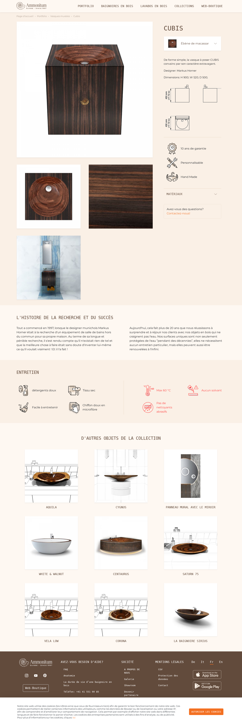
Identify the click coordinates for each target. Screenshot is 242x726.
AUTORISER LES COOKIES (206, 711)
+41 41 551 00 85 (87, 691)
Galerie (129, 679)
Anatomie (69, 675)
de (193, 662)
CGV (160, 669)
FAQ (66, 669)
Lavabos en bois (153, 6)
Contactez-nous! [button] (178, 213)
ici (74, 717)
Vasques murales (60, 16)
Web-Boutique (212, 6)
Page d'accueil (24, 16)
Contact (163, 685)
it (202, 662)
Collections (184, 6)
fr (211, 662)
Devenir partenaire (131, 693)
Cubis (76, 16)
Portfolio (86, 6)
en (221, 662)
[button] (85, 90)
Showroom (130, 685)
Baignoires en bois (117, 6)
